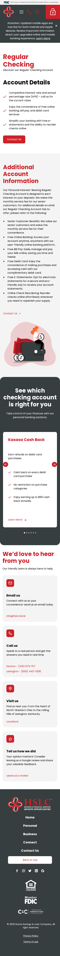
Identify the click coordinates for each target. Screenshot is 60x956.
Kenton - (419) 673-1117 (20, 666)
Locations (12, 721)
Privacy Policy (30, 935)
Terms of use (30, 941)
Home (30, 817)
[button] (21, 12)
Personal (30, 826)
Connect (30, 842)
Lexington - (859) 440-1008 (23, 671)
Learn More (43, 38)
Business (30, 834)
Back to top (30, 860)
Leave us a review (17, 775)
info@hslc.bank (16, 616)
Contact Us (14, 139)
